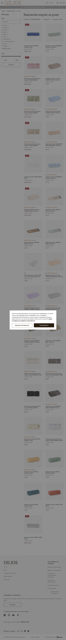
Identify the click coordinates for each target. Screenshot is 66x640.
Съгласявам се (44, 325)
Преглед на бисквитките (22, 325)
